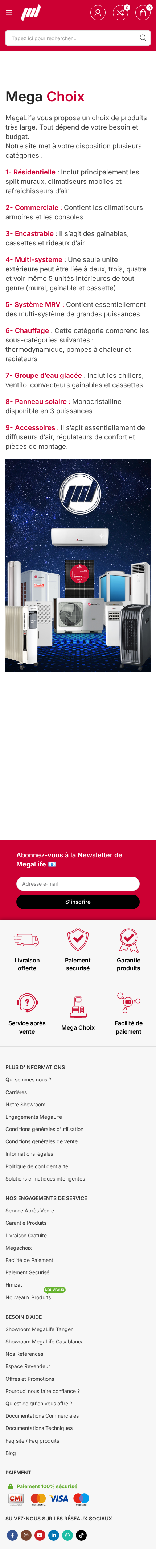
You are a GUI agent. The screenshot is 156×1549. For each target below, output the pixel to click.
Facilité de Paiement (29, 1260)
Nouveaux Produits (34, 1295)
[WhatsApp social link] (67, 1535)
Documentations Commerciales (42, 1416)
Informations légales (29, 1154)
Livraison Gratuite (26, 1235)
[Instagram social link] (26, 1535)
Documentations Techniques (39, 1428)
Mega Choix (78, 1027)
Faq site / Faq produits (32, 1441)
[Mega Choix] (78, 1007)
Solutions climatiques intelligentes (45, 1179)
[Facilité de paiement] (128, 1003)
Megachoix (18, 1248)
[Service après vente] (27, 1003)
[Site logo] (31, 12)
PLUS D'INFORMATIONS (35, 1067)
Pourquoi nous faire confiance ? (42, 1391)
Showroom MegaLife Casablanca (44, 1341)
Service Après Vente (29, 1210)
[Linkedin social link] (53, 1535)
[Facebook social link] (12, 1535)
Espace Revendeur (27, 1366)
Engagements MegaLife (33, 1117)
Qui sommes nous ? (28, 1079)
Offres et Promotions (29, 1379)
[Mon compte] (98, 12)
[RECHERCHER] (143, 38)
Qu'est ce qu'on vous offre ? (38, 1403)
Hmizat (13, 1285)
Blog (10, 1453)
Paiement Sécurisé (27, 1272)
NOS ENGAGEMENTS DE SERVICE (46, 1198)
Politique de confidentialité (36, 1166)
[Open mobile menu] (9, 12)
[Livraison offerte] (27, 940)
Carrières (16, 1092)
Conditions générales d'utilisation (44, 1129)
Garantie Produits (25, 1223)
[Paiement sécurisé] (78, 940)
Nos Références (24, 1354)
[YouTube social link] (39, 1535)
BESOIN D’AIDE (23, 1317)
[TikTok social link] (81, 1535)
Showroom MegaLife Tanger (39, 1329)
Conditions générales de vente (41, 1141)
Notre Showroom (25, 1104)
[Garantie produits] (128, 940)
